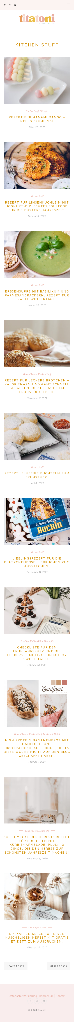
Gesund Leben (30, 374)
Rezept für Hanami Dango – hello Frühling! (37, 119)
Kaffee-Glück (36, 641)
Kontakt (60, 996)
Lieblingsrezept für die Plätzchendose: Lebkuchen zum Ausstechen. (37, 562)
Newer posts (15, 966)
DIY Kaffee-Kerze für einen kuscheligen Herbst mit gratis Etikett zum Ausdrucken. (36, 937)
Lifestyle (44, 111)
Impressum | (47, 996)
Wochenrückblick (51, 734)
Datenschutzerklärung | (24, 996)
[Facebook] (5, 5)
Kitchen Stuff (32, 111)
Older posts (58, 966)
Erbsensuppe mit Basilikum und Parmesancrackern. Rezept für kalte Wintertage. (37, 295)
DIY (30, 927)
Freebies (24, 641)
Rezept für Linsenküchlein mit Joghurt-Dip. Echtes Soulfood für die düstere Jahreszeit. (37, 206)
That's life (49, 641)
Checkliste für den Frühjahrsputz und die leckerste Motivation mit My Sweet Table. (37, 653)
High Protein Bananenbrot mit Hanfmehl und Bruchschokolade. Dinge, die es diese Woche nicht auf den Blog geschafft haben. (37, 747)
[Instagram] (10, 5)
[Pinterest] (15, 5)
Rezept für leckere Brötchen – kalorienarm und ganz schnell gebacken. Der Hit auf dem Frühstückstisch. (37, 386)
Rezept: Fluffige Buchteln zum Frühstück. (36, 475)
